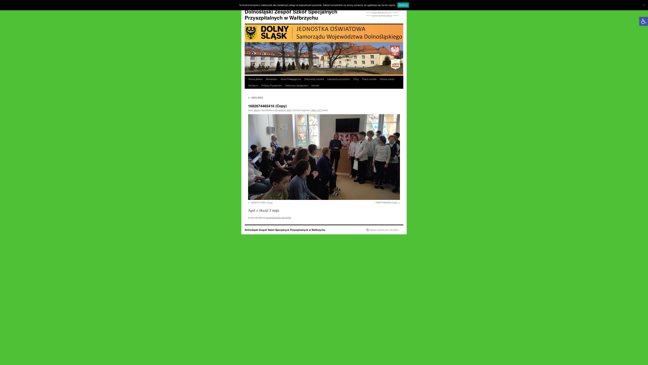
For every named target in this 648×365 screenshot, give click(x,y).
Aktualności (271, 79)
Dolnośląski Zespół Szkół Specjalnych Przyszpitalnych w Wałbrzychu (291, 14)
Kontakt (315, 85)
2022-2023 (255, 97)
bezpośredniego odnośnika (278, 217)
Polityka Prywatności (271, 85)
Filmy (356, 79)
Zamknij (403, 5)
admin (257, 110)
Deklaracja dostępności (296, 85)
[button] (643, 21)
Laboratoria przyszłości (338, 79)
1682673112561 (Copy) (262, 202)
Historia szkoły (387, 79)
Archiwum (253, 85)
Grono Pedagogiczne (291, 79)
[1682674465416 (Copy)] (324, 157)
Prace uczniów (369, 79)
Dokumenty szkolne (314, 79)
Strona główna (255, 79)
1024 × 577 (316, 110)
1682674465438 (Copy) (386, 202)
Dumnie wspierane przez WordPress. (385, 229)
